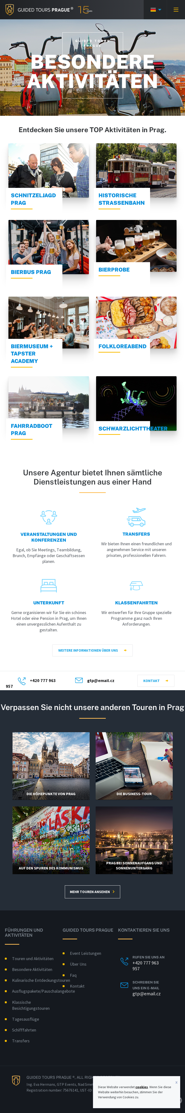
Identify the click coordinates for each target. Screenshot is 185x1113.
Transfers (21, 1041)
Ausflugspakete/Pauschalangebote (43, 991)
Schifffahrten (24, 1030)
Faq (73, 975)
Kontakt (151, 680)
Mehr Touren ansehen (90, 891)
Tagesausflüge (25, 1019)
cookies (141, 1087)
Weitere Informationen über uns (88, 650)
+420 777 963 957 (145, 965)
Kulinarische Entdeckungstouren (41, 980)
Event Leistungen (85, 953)
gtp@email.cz (100, 680)
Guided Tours (36, 9)
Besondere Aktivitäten (32, 969)
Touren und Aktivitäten (32, 958)
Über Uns (78, 964)
